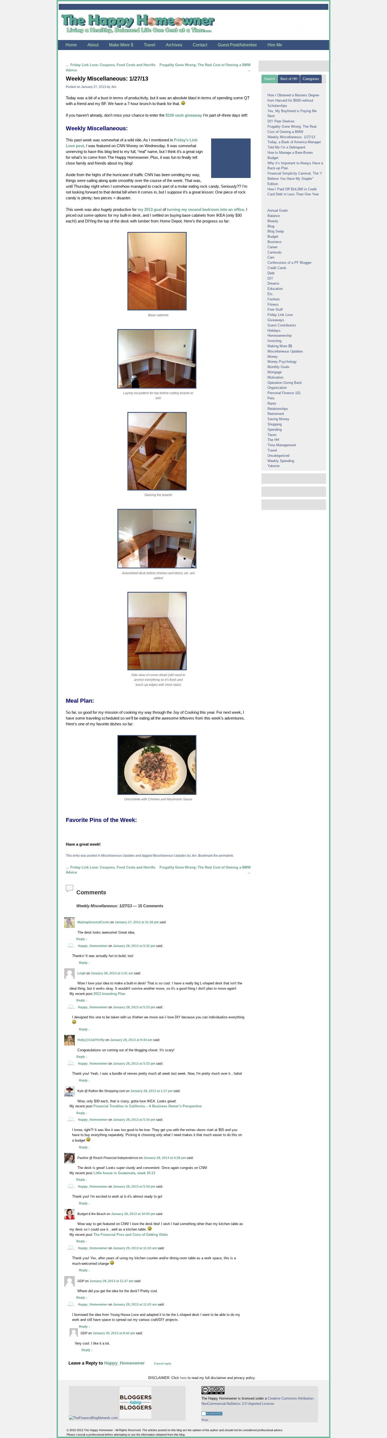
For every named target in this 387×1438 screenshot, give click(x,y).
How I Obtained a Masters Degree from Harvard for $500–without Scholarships (293, 100)
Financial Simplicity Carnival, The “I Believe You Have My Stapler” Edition (294, 178)
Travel (149, 45)
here (183, 1378)
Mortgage (274, 372)
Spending (274, 430)
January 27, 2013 (93, 86)
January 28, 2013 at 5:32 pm (134, 946)
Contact (200, 45)
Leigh (81, 973)
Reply (81, 939)
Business (274, 242)
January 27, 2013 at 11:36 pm (137, 922)
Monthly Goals (278, 367)
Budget (272, 237)
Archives (174, 45)
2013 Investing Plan (109, 994)
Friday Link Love (280, 315)
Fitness (273, 304)
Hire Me (274, 45)
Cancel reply (162, 1363)
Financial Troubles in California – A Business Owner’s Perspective (147, 1106)
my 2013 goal (150, 209)
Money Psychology (282, 362)
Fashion (273, 299)
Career (272, 247)
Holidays (274, 331)
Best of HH (288, 79)
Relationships (277, 409)
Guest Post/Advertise (237, 45)
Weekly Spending (280, 461)
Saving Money (278, 419)
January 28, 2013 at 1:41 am (112, 973)
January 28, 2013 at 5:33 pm (134, 1007)
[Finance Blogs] (211, 1414)
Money (272, 357)
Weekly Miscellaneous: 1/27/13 (291, 137)
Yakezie (273, 466)
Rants (271, 403)
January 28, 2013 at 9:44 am (131, 1040)
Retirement (275, 414)
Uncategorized (278, 456)
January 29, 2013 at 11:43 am (135, 1248)
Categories (311, 79)
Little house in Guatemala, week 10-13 (124, 1173)
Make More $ (121, 45)
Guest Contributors (281, 325)
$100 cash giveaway (184, 115)
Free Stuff (275, 309)
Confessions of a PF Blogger (289, 263)
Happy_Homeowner (93, 946)
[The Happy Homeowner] (193, 20)
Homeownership (279, 336)
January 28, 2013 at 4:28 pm (164, 1157)
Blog (270, 226)
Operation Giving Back (284, 383)
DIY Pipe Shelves (281, 121)
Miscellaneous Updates (118, 855)
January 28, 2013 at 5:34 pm (134, 1119)
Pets (271, 398)
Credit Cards (276, 268)
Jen (113, 86)
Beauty (272, 221)
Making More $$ (279, 346)
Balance (273, 216)
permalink (226, 855)
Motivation (275, 377)
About (92, 45)
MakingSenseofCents (93, 922)
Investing (274, 341)
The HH (273, 440)
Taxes (272, 435)
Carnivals (274, 252)
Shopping (274, 424)
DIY (270, 278)
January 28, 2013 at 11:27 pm (111, 1281)
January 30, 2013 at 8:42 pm (114, 1333)
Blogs (204, 1419)
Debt (271, 273)
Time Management (281, 445)
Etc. (270, 294)
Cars (271, 257)
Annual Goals (277, 210)
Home (71, 45)
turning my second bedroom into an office (205, 209)
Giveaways (275, 320)
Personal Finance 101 (284, 393)
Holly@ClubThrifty (91, 1040)
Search (269, 79)
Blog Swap (275, 231)
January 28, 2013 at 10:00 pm (133, 1214)
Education (275, 289)
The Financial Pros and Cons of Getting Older (130, 1235)
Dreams (273, 283)
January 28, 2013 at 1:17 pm (151, 1091)
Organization (277, 388)
